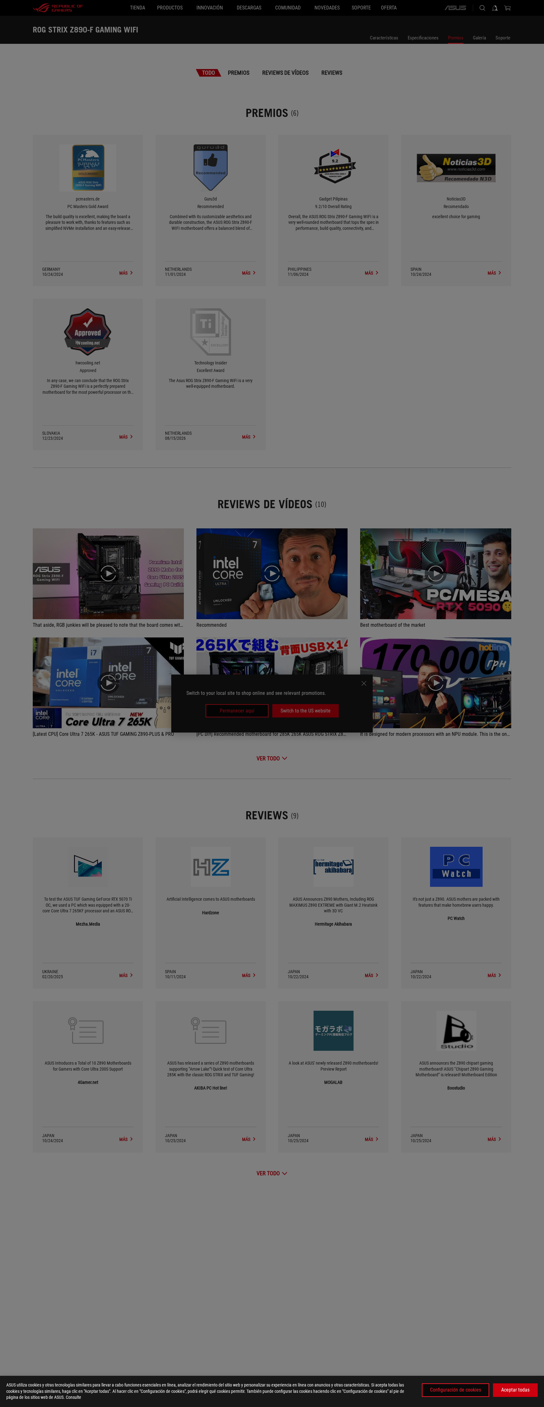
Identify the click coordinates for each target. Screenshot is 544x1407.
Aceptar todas (515, 1390)
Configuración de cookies (455, 1390)
